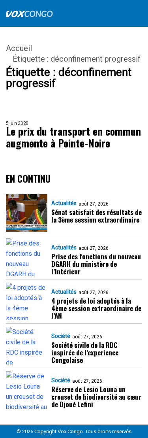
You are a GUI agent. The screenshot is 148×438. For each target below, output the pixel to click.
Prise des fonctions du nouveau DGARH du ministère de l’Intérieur (96, 264)
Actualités (64, 203)
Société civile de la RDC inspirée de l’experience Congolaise (84, 352)
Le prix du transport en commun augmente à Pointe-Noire (73, 137)
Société (60, 336)
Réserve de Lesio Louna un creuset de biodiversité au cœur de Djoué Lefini (96, 396)
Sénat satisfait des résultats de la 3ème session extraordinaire (96, 215)
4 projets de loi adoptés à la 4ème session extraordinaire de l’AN (96, 308)
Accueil (19, 48)
